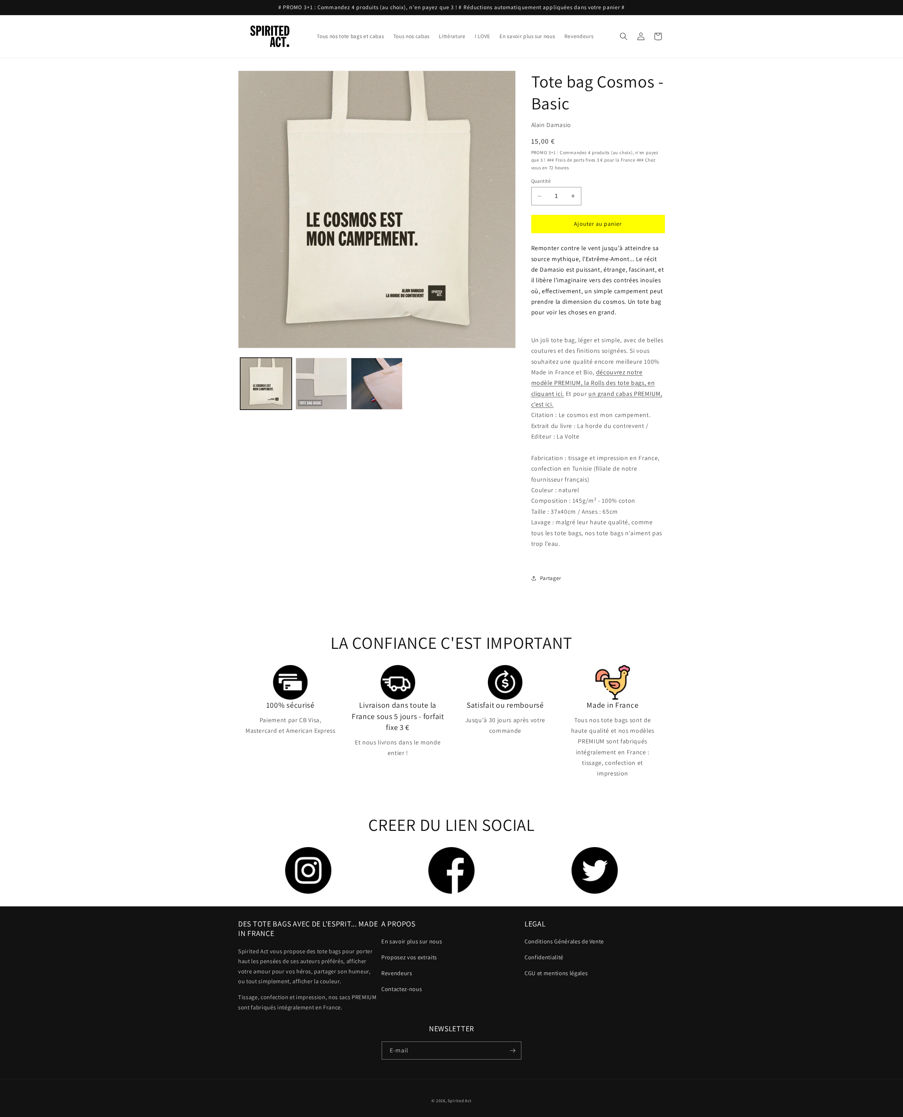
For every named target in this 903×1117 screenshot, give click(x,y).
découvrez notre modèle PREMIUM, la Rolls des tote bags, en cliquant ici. (593, 383)
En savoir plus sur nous (411, 941)
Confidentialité (544, 957)
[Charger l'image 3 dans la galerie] (376, 383)
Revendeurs (396, 973)
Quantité (541, 180)
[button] (623, 36)
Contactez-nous (401, 989)
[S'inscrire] (512, 1050)
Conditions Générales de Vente (564, 941)
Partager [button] (550, 577)
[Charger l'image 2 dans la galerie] (321, 383)
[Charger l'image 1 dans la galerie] (266, 383)
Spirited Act (459, 1100)
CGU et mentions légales (556, 973)
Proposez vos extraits (409, 957)
